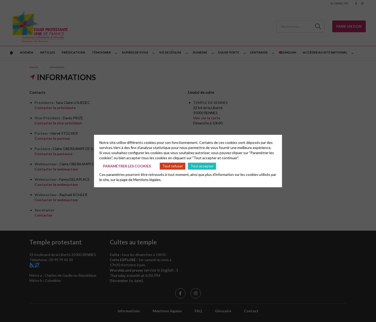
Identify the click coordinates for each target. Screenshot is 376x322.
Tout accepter (202, 166)
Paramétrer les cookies (127, 166)
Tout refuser (172, 166)
